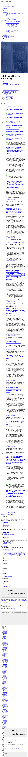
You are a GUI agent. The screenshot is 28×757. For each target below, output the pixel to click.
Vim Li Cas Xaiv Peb (10, 14)
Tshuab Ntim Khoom (10, 32)
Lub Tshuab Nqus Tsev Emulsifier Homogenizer (13, 552)
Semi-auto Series (12, 27)
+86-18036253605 (7, 542)
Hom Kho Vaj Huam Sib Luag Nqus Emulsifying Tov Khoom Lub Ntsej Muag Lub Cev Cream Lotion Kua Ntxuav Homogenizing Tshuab (15, 184)
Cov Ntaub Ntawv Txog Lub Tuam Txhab (15, 13)
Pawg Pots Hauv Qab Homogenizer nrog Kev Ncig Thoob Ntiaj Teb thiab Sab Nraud (14, 390)
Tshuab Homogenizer (13, 554)
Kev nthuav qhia (6, 34)
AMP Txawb (6, 550)
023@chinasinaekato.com (8, 543)
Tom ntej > (5, 514)
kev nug (7, 172)
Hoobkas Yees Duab (7, 35)
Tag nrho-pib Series (13, 26)
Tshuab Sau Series (10, 25)
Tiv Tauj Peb (6, 37)
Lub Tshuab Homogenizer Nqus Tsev (14, 553)
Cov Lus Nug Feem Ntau (8, 36)
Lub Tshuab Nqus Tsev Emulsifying (14, 21)
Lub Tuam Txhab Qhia (11, 19)
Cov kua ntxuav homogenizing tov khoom (14, 555)
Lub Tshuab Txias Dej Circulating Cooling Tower (13, 342)
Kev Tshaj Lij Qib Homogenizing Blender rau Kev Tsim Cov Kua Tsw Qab (15, 423)
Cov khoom (5, 20)
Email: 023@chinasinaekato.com (8, 6)
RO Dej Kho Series (10, 31)
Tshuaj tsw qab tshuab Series (12, 24)
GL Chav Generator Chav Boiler (15, 242)
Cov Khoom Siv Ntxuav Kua (12, 23)
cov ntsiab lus (12, 172)
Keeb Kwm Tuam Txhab (11, 15)
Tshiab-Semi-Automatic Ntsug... (15, 131)
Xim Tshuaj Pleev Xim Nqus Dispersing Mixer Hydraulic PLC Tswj (15, 357)
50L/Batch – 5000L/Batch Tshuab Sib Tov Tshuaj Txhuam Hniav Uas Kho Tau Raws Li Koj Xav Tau (15, 311)
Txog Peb (5, 12)
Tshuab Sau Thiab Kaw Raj (12, 30)
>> (8, 514)
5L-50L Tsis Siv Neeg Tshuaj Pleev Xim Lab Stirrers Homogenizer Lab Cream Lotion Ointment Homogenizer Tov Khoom (15, 150)
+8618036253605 (7, 586)
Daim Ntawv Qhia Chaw (8, 549)
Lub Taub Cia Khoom (10, 29)
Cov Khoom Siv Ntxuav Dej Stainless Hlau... (14, 110)
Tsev (4, 10)
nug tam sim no (4, 546)
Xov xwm (5, 38)
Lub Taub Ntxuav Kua (20, 555)
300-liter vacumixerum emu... (14, 125)
